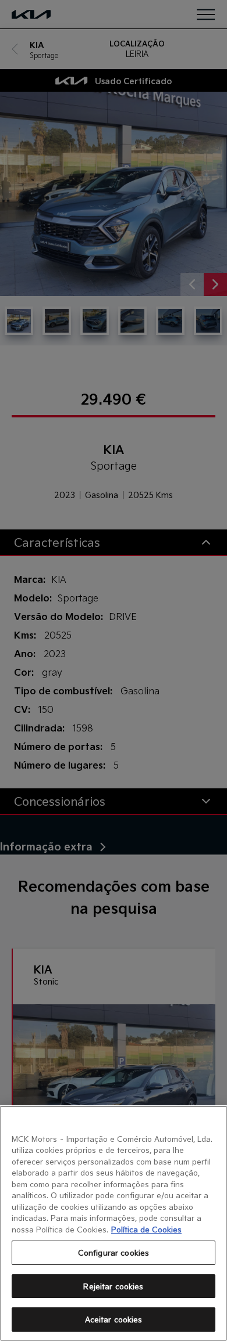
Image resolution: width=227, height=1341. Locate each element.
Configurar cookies (113, 1252)
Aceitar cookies (114, 1319)
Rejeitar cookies (113, 1286)
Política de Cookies (146, 1229)
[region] (113, 1223)
